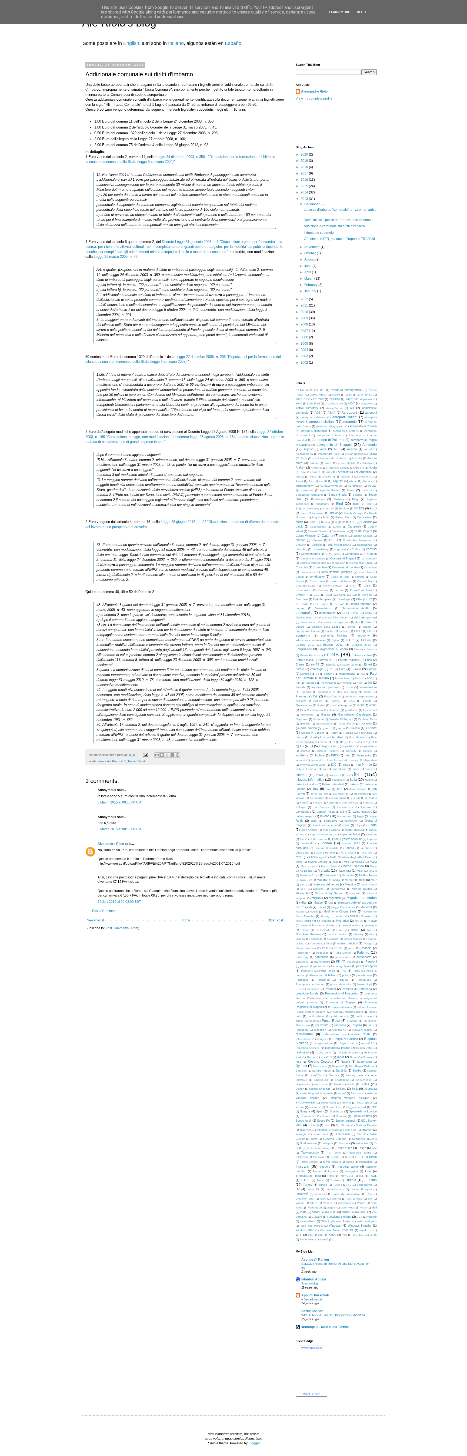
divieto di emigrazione (336, 622)
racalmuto (321, 1025)
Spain (319, 1111)
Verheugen (315, 1207)
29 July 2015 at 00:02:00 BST (119, 902)
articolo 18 (329, 476)
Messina (350, 884)
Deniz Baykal (350, 612)
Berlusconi (318, 499)
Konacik (368, 802)
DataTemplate (322, 599)
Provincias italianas (340, 1007)
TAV (374, 1148)
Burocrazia (364, 517)
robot (340, 1057)
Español (233, 43)
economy (364, 635)
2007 (305, 331)
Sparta (326, 1116)
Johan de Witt (319, 793)
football (306, 691)
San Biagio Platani (361, 1066)
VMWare (317, 1216)
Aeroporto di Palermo (328, 440)
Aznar (351, 490)
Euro (342, 669)
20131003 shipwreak (359, 399)
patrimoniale (322, 961)
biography (322, 503)
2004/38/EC (364, 394)
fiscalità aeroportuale (325, 687)
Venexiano (344, 1202)
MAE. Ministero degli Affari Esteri (351, 857)
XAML (332, 1234)
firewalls (300, 687)
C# (343, 522)
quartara (352, 1020)
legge (360, 816)
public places (316, 1016)
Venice (361, 1202)
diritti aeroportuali (365, 617)
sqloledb (313, 1125)
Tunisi (320, 1180)
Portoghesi (323, 979)
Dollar (368, 622)
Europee (305, 673)
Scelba (356, 1070)
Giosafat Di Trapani (341, 719)
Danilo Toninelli (362, 594)
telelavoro (302, 1156)
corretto (360, 576)
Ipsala (346, 764)
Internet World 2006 (312, 764)
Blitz (369, 503)
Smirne (346, 1102)
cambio (337, 526)
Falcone (329, 673)
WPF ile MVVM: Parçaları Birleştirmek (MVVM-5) (333, 1315)
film (370, 682)
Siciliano (341, 1088)
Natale (372, 920)
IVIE (339, 788)
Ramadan (302, 1029)
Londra (349, 847)
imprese (305, 750)
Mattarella (330, 875)
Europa (356, 669)
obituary (358, 934)
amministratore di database (329, 458)
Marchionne (308, 866)
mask (360, 870)
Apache (359, 467)
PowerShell (364, 984)
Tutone (337, 1184)
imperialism (349, 746)
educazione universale (310, 640)
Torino (373, 1156)
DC (370, 599)
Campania (354, 526)
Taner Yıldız (344, 1147)
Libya (358, 825)
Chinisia (317, 540)
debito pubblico (361, 603)
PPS (298, 988)
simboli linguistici (310, 1093)
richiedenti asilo (348, 1052)
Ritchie (311, 1057)
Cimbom (317, 544)
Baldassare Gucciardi (309, 494)
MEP (374, 879)
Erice (368, 659)
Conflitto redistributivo (313, 562)
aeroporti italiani (344, 417)
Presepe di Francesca (357, 988)
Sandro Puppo (321, 1070)
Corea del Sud (340, 576)
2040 (299, 403)
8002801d (313, 403)
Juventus (371, 797)
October (310, 253)
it (347, 775)
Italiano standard (333, 784)
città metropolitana (339, 544)
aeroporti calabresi (313, 417)
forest (353, 691)
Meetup (349, 879)
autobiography (305, 485)
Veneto (327, 1202)
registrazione (325, 1043)
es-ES (315, 664)
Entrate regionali (348, 659)
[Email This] (157, 755)
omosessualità (353, 938)
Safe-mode (320, 1066)
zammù (323, 1239)
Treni (368, 1171)
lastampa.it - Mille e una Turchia (325, 1327)
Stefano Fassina (366, 1125)
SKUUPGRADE (305, 1102)
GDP (360, 705)
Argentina (365, 471)
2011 (305, 305)
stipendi (322, 1129)
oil (370, 934)
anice (328, 463)
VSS (359, 1216)
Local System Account (347, 839)
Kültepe (300, 807)
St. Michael (343, 1125)
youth (373, 1234)
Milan (304, 902)
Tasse (132, 761)
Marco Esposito (353, 866)
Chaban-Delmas (362, 535)
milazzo (318, 902)
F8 (317, 673)
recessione (339, 1029)
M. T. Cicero (348, 852)
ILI (311, 746)
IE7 (365, 741)
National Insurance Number (318, 925)
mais (346, 861)
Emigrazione (304, 649)
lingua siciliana (354, 829)
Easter (329, 631)
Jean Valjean (357, 789)
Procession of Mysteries (341, 993)
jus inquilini (317, 797)
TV (349, 1184)
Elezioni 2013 (332, 644)
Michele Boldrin (362, 888)
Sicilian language (320, 1088)
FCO (369, 678)
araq (329, 471)
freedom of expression (358, 696)
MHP (303, 888)
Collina (356, 549)
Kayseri (317, 802)
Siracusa (356, 1093)
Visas (363, 1207)
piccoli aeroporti (366, 966)
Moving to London (332, 916)
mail (335, 861)
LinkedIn (371, 834)
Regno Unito (347, 1043)
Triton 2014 (346, 1175)
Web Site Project (312, 1225)
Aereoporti (349, 412)
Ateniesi (367, 481)
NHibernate (323, 929)
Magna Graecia (318, 861)
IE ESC (353, 741)
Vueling (372, 1216)
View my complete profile (314, 98)
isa (324, 768)
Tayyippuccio (310, 1152)
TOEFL (359, 1156)
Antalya (367, 463)
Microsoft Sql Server (329, 893)
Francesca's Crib (307, 696)
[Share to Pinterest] (177, 755)
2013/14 (334, 399)
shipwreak (302, 1084)
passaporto (363, 956)
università (302, 1193)
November (312, 247)
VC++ (313, 1202)
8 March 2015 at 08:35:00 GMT (120, 802)
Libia (346, 825)
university (321, 1194)
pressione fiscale (307, 993)
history (300, 737)
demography (327, 612)
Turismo (371, 1180)
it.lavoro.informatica (310, 780)
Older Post (275, 920)
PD (338, 961)
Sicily (355, 1088)
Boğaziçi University (307, 508)
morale (300, 911)
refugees (322, 1038)
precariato (313, 988)
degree (300, 608)
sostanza (315, 1107)
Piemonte (307, 970)
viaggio (331, 1207)
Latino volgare (305, 816)
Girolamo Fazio (367, 719)
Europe (372, 669)
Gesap (325, 714)
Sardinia (341, 1070)
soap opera (364, 1102)
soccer (300, 1107)
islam (356, 768)
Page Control (343, 952)
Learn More (339, 12)
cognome (340, 549)
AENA (331, 412)
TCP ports (334, 1152)
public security (340, 1016)
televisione (319, 1156)
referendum (304, 1034)
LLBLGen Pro (318, 839)
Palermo (363, 952)
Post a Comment (104, 911)
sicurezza (370, 1088)
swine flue (362, 1143)
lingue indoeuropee (322, 834)
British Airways (353, 513)
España (331, 664)
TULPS (305, 1180)
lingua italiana (331, 829)
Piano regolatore (341, 966)
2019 (305, 161)
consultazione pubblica (336, 572)
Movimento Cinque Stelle (339, 911)
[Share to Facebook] (172, 755)
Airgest (308, 449)
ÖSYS (338, 948)
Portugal (343, 979)
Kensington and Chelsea (342, 802)
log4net (372, 839)
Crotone (323, 590)
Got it (361, 12)
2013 (305, 199)
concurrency (369, 558)
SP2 (374, 1107)
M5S (299, 857)
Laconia (366, 807)
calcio (299, 526)
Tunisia (334, 1180)
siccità (351, 1084)
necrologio (370, 925)
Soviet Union (334, 1107)
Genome (334, 710)
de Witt (339, 603)
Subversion (342, 1134)
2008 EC (301, 399)
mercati (304, 884)
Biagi (355, 499)
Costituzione (317, 581)
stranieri (367, 1129)
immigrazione (327, 746)
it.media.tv (338, 779)
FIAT (359, 682)
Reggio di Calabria (345, 1038)
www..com (311, 1347)
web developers (367, 1221)
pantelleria (321, 956)
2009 (305, 318)
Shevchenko (364, 1079)
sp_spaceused (357, 1107)
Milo (330, 902)
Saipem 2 (338, 1066)
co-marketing (321, 549)
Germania (307, 714)
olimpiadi (316, 938)
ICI (333, 741)
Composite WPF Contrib (361, 553)
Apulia (373, 467)
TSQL (373, 1175)
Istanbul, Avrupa (313, 1279)
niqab (354, 929)
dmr (357, 622)
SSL (327, 1125)
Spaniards (336, 1111)
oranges (315, 943)
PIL (344, 970)
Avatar (372, 485)
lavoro (324, 816)
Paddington (303, 952)
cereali (343, 535)
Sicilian (300, 1088)
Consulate (370, 567)
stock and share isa (344, 1129)
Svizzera (344, 1143)
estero (300, 669)
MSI (352, 916)
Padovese (322, 952)
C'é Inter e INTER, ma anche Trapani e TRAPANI (339, 239)
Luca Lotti (302, 852)
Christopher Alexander (357, 540)
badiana (367, 490)
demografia (304, 613)
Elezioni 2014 (361, 644)
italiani (369, 779)
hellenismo (365, 732)
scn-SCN (316, 1075)
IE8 (374, 741)
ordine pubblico (347, 943)
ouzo (351, 948)
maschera (344, 870)
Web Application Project (336, 1221)
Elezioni (366, 640)
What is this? (311, 1394)
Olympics (332, 938)
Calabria (366, 521)
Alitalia (373, 453)
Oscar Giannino (306, 948)
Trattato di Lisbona (325, 1171)
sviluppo (328, 1143)
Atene (353, 481)
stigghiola (306, 1129)
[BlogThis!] (162, 755)
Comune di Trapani (343, 558)
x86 (320, 1234)
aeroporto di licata (329, 435)
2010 (305, 312)
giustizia (305, 723)
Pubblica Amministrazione (348, 1011)
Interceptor (364, 755)
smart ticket (328, 1102)
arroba (300, 476)
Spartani (341, 1116)
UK (298, 1189)
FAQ (362, 673)
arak (303, 471)
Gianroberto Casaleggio (354, 714)
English (131, 43)
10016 (336, 394)
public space (364, 1016)
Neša (305, 929)
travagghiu (351, 1171)
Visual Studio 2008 (354, 1212)
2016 (305, 180)
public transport (306, 1020)
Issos (368, 768)
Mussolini (366, 916)
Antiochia (316, 467)
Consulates (308, 572)
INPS (334, 755)
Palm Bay (302, 957)
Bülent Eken (343, 517)
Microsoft (302, 893)
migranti (355, 893)
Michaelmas (338, 888)
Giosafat (318, 719)
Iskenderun (339, 768)
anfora (314, 463)
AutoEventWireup (331, 485)
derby (368, 612)
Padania (366, 948)
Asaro (299, 481)
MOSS (314, 911)
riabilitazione (323, 1052)
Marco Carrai (329, 866)
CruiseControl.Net (361, 590)
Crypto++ (301, 594)
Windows (335, 1225)
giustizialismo (324, 723)
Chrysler (301, 544)
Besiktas (338, 499)
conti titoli (365, 572)
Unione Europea (361, 1189)
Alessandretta (304, 453)
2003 (305, 356)
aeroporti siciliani (322, 422)
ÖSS (325, 948)
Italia (353, 780)
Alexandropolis (354, 453)
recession (320, 1029)
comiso (371, 549)
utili (370, 1198)
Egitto (335, 640)
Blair (356, 503)
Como (336, 553)
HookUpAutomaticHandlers (326, 737)
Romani (367, 1057)
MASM (373, 870)
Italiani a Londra (306, 784)
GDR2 (373, 705)
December (312, 204)
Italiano (176, 43)
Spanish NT (308, 1116)
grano (326, 728)
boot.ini (329, 508)
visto (303, 1212)
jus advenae (341, 793)
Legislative (330, 820)
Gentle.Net (370, 710)
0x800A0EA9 (318, 394)
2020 (305, 154)
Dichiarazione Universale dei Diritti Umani (322, 617)
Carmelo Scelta (317, 531)
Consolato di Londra (345, 567)
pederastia (353, 961)
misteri (322, 907)
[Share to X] (167, 755)
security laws (354, 1075)
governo (366, 723)
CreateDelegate (305, 585)
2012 (305, 299)
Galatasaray (304, 705)
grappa (340, 728)
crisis (367, 585)
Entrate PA (325, 659)
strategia (301, 1134)
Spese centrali (362, 1116)
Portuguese (363, 979)
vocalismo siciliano (339, 1216)
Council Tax (364, 581)
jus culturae (361, 793)
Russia (345, 1061)
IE (341, 741)
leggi (314, 820)
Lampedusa (303, 811)
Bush (312, 521)
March (309, 279)
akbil (323, 449)
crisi (352, 585)
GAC (352, 700)
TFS (347, 1156)
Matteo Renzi (368, 875)
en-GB (331, 654)
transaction (366, 1161)
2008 (305, 324)
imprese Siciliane (328, 750)
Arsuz (312, 476)
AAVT (351, 403)
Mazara (322, 879)
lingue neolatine (350, 834)
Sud (359, 1134)
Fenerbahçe (328, 682)
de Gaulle (302, 603)
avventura (307, 490)
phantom (319, 966)
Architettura (345, 471)
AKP (336, 449)
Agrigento (369, 445)
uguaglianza (364, 1184)
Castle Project (363, 531)
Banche (357, 494)
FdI (298, 682)
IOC (333, 764)
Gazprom (345, 705)
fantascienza (347, 673)
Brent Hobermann (312, 513)
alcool (368, 449)
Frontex (335, 700)
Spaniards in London (363, 1111)
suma (314, 1138)
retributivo (302, 1052)
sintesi (342, 1093)
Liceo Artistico (309, 829)
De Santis (321, 603)
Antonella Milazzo (338, 467)
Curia (342, 594)
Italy (315, 789)
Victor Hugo (348, 1207)
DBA (359, 599)
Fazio (358, 678)
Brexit (334, 513)
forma (367, 691)
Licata (372, 825)
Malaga (359, 861)
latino (343, 811)
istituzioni (335, 775)
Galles (321, 705)
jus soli (355, 797)
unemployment (335, 1189)
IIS (301, 746)
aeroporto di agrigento (330, 426)
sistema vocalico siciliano (350, 1097)
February (311, 285)
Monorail (366, 907)
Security (334, 1075)
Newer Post (95, 920)
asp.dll (323, 481)
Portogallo (302, 979)
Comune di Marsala (313, 558)
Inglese (320, 755)
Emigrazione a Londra (333, 649)
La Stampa (321, 807)
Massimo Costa (309, 875)
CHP (332, 540)
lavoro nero (344, 816)
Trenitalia (302, 1175)
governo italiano (306, 728)
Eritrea (300, 664)
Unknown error (305, 1198)
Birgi (339, 504)
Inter (348, 755)
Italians (354, 784)
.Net (321, 389)
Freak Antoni (332, 696)
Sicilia (365, 1084)
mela (362, 879)
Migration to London (362, 898)
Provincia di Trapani (340, 1002)
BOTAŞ (359, 508)
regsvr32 (366, 1043)
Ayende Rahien (330, 490)
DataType (344, 599)
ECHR (358, 631)
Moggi (335, 907)
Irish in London (306, 768)
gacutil (367, 700)
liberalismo (351, 820)
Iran (358, 764)
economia (303, 635)
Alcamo (352, 449)
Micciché (318, 888)
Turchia (350, 1180)
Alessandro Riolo (111, 844)
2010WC (318, 399)
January (310, 291)
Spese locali (303, 1120)
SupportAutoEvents (364, 1138)
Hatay (334, 732)
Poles (356, 970)
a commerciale (334, 403)
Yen (344, 1234)
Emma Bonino (309, 655)
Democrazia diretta (355, 608)
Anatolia (357, 458)
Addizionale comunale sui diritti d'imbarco (334, 226)
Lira (302, 839)
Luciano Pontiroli (324, 852)
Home (185, 920)
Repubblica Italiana (337, 1047)
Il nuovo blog (309, 1283)
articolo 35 (365, 476)
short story (321, 1084)
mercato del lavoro (326, 884)
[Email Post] (145, 754)
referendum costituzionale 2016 (346, 1034)
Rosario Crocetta (320, 1061)
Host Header (357, 737)
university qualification (347, 1194)
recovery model (362, 1029)
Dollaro (300, 626)
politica (346, 975)
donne (352, 626)
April (308, 272)
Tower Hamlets (332, 1161)
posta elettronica (341, 984)
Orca (329, 943)
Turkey (307, 1184)
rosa (298, 1061)
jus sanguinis (337, 797)
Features (310, 682)
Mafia (299, 861)
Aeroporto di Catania (363, 426)
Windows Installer (360, 1225)
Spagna (305, 1111)
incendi (367, 750)
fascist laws (342, 678)
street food (320, 1134)
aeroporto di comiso (314, 430)
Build (326, 517)
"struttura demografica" (346, 389)
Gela (303, 710)
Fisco (115, 761)
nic (341, 929)
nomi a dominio (338, 934)
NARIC (359, 920)
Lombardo (307, 843)
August (309, 259)
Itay (328, 789)
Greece (371, 728)
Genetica (317, 710)
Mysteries (342, 920)
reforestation (303, 1038)
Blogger (254, 1443)
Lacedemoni (345, 807)
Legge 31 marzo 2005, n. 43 (116, 257)
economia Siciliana (334, 635)
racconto (340, 1025)
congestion (338, 562)
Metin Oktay (369, 884)
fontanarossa (368, 687)
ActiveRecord (334, 408)
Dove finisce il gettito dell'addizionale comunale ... (340, 220)
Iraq (369, 764)
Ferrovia (347, 682)
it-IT (123, 761)
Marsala (324, 870)
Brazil (373, 508)
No (369, 929)
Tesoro (335, 1156)
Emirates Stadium (365, 649)
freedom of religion (309, 700)
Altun (304, 458)
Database (302, 599)
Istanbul (301, 775)
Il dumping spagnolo (319, 233)
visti (374, 1207)
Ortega (368, 943)
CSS (316, 594)
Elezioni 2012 (305, 644)
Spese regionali (345, 1120)
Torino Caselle (309, 1161)
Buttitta (325, 522)
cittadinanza (364, 544)
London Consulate (327, 847)
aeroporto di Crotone (346, 430)
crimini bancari (332, 585)
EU (331, 669)
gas (332, 705)
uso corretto (354, 1198)
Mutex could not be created (313, 920)
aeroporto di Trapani (334, 444)
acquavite (367, 403)
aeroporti (371, 412)
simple (329, 1093)
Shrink (337, 1084)
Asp (311, 481)
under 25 (313, 1189)
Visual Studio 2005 (324, 1212)
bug (314, 517)
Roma (353, 1057)
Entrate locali (304, 659)
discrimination (309, 622)
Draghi (367, 626)
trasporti (324, 1166)
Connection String (361, 562)
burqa (299, 521)
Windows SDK (305, 1230)
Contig (300, 576)
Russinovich (364, 1061)
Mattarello (348, 875)
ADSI (318, 412)
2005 (305, 343)
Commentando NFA (314, 553)
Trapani (302, 1166)
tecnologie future (360, 1152)
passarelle (302, 961)
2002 (305, 362)
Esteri (368, 664)
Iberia (323, 741)
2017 (305, 173)
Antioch (300, 467)
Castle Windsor (306, 535)
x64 (310, 1234)
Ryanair (301, 1066)
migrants (317, 898)
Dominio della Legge (326, 626)
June (308, 266)
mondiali (350, 907)
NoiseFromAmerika (308, 934)
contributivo (317, 576)
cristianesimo (304, 590)
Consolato (320, 567)
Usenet (336, 1198)
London (326, 843)
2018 (305, 167)
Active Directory (307, 408)
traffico (350, 1161)
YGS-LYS (358, 1234)
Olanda (300, 938)
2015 (305, 186)
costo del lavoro (341, 581)
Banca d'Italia (337, 494)
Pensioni (371, 961)
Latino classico (362, 811)
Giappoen (302, 719)
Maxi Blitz (306, 879)
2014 (305, 192)
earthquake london (308, 631)
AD (352, 408)
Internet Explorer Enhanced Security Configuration (344, 760)
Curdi (329, 594)
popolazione (364, 975)
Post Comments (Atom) (122, 928)
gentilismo (351, 710)
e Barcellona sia (311, 1299)
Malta (373, 861)
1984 (348, 394)
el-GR (350, 640)
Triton (330, 1175)
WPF (299, 1234)
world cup (365, 1230)
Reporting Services (307, 1047)
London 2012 (351, 843)
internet (300, 760)
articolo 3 (347, 476)
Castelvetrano (340, 531)
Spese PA (323, 1120)
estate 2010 (350, 664)
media (336, 879)
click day (301, 549)
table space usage (319, 1148)
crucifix (339, 590)
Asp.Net (338, 481)
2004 (305, 350)
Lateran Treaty (326, 811)
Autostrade (355, 485)
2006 (305, 337)
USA (323, 1198)
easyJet (344, 631)
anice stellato (347, 463)
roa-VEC (326, 1057)
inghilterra (302, 755)
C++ (353, 521)
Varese (300, 1202)
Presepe (330, 988)
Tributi (141, 761)
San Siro (301, 1070)
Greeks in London (313, 732)
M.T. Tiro (367, 852)
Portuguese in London (310, 984)
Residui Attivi (364, 1047)
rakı (370, 1025)
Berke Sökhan (312, 1311)
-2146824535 (304, 389)
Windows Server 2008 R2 (336, 1230)
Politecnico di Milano (323, 975)
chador (300, 540)
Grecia (355, 728)
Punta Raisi (331, 1021)
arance (316, 471)
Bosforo (344, 508)
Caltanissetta (318, 526)
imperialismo (369, 746)
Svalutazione (308, 1143)
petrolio (304, 966)
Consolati (302, 567)
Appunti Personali (315, 1295)
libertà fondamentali (325, 825)
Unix (369, 1194)
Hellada (348, 732)
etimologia (316, 669)
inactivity (351, 750)
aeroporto (104, 761)
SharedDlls (321, 1079)
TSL (361, 1175)
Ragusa (357, 1025)
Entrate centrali (362, 655)
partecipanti (342, 957)
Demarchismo (323, 608)
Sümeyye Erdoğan (334, 1138)
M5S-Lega (317, 857)
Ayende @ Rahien (315, 1259)
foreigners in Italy (330, 691)
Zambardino (307, 1239)
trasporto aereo (348, 1166)
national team (349, 925)
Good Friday (347, 723)
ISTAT (319, 775)
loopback (366, 847)
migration (335, 898)
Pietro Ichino (327, 970)
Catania (327, 536)
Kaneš (304, 802)
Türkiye (323, 1184)
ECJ (369, 631)
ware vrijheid (308, 1221)
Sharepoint (342, 1079)
